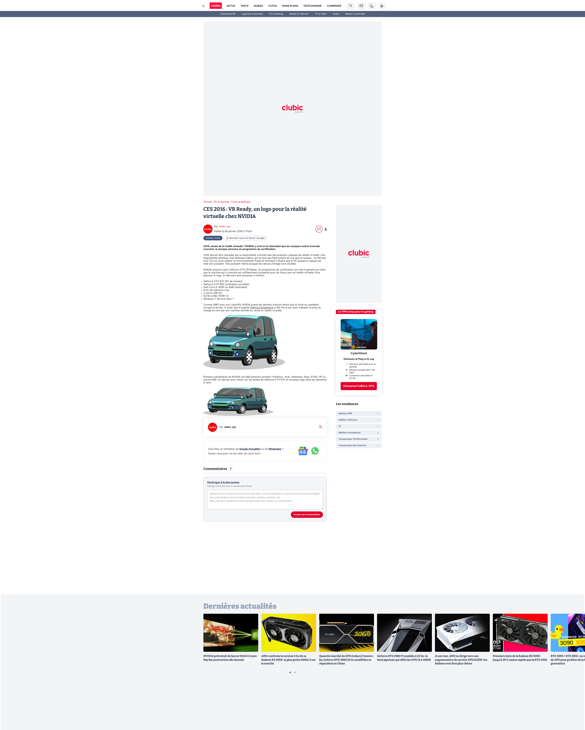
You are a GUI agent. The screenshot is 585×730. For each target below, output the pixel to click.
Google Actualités (250, 449)
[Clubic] (215, 6)
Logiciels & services (252, 14)
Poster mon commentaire (307, 515)
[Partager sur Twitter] (577, 714)
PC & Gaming (276, 14)
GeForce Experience (261, 307)
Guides (258, 6)
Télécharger (312, 6)
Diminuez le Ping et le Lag (359, 359)
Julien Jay (224, 226)
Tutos (272, 6)
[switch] (372, 6)
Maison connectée (355, 14)
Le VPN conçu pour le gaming (355, 312)
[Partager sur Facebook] (577, 704)
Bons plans (290, 6)
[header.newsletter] (361, 6)
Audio (336, 14)
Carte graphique (240, 202)
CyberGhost (359, 353)
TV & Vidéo (321, 14)
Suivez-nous (213, 238)
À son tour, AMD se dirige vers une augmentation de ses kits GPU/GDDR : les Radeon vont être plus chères (461, 659)
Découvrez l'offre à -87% (358, 386)
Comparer (334, 6)
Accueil (207, 202)
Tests (244, 6)
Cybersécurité (227, 14)
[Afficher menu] (203, 6)
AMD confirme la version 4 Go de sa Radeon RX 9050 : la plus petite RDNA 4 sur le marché (288, 659)
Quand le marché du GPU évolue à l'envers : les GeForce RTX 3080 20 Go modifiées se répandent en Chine (346, 659)
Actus (231, 6)
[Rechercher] (351, 6)
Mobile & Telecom (299, 14)
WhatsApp (275, 449)
